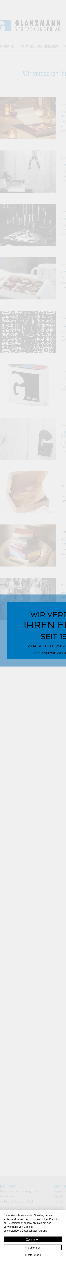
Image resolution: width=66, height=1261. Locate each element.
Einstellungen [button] (33, 1255)
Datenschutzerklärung (34, 1230)
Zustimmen (32, 1239)
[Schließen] (60, 1214)
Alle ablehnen (33, 1247)
